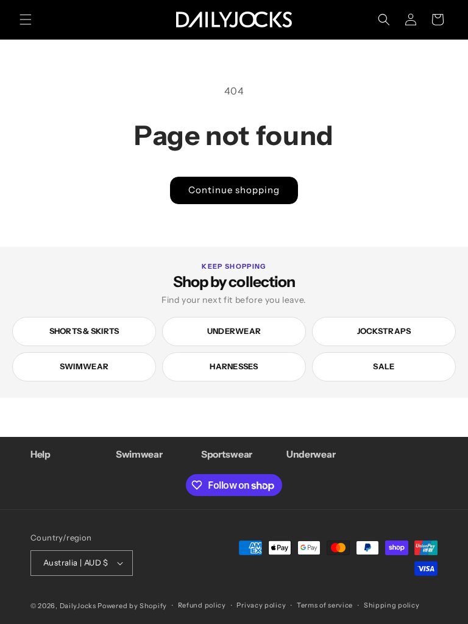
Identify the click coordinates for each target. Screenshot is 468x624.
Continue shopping (234, 190)
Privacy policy (261, 605)
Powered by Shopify (132, 605)
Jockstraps (384, 331)
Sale (383, 366)
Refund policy (202, 605)
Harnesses (234, 366)
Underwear (234, 331)
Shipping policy (392, 605)
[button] (25, 19)
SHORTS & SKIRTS (84, 331)
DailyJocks (78, 605)
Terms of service (325, 605)
